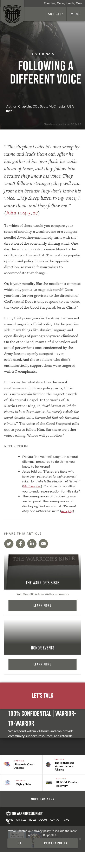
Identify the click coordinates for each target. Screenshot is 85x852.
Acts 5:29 (67, 511)
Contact (55, 819)
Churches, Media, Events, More (63, 3)
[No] (80, 839)
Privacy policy (55, 843)
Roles (32, 819)
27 (35, 212)
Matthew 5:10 (32, 486)
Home (9, 819)
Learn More (42, 605)
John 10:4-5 (18, 212)
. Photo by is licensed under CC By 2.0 (61, 124)
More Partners (42, 799)
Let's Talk (42, 695)
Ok (19, 843)
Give (66, 819)
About (43, 819)
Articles (56, 14)
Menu (76, 14)
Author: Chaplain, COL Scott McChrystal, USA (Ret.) (40, 108)
